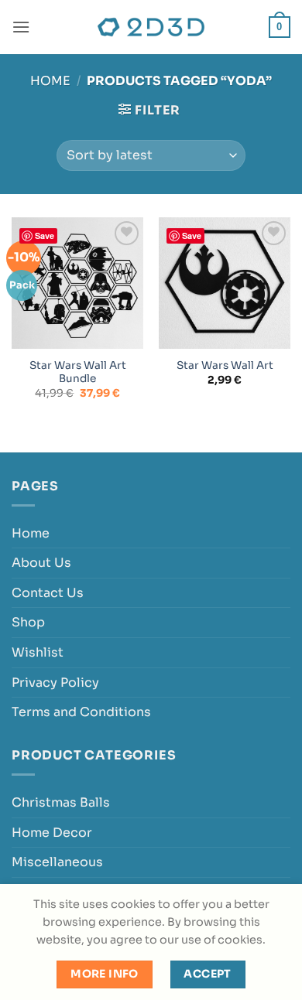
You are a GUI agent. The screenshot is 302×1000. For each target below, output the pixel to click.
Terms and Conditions (81, 712)
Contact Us (48, 593)
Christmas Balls (61, 802)
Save (44, 235)
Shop (28, 622)
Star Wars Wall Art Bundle (77, 372)
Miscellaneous (57, 862)
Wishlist (37, 652)
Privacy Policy (55, 682)
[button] (21, 27)
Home (50, 81)
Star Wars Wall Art (225, 365)
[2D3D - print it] (151, 27)
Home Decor (52, 832)
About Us (41, 563)
